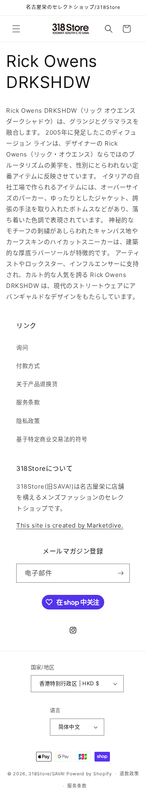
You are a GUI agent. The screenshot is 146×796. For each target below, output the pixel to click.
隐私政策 (28, 420)
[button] (16, 29)
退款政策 (129, 774)
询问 (22, 347)
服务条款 (28, 402)
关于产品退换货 (37, 383)
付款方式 (28, 365)
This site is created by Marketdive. (69, 525)
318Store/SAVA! (46, 773)
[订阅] (120, 573)
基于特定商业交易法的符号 (51, 439)
